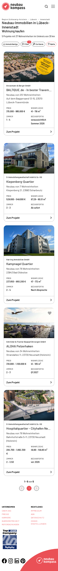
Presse (5, 514)
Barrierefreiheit (10, 521)
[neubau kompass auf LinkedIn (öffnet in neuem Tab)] (16, 560)
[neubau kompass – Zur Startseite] (13, 6)
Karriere (6, 517)
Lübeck (33, 19)
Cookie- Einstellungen (38, 522)
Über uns (6, 511)
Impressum (36, 511)
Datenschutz (37, 517)
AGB (33, 514)
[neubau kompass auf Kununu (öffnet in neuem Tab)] (10, 539)
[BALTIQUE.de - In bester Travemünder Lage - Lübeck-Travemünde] (29, 93)
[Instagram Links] (10, 561)
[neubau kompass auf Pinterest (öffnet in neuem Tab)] (22, 561)
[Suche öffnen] (46, 6)
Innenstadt (45, 19)
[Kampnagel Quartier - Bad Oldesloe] (29, 264)
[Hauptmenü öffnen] (53, 6)
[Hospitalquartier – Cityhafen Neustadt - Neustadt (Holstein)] (29, 433)
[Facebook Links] (4, 561)
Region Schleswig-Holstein (14, 19)
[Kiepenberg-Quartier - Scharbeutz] (29, 182)
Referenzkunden (10, 524)
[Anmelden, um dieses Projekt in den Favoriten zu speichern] (50, 57)
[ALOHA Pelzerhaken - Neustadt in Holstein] (29, 347)
